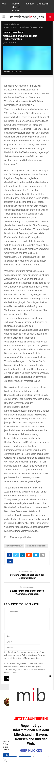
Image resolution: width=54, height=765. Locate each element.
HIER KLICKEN (31, 750)
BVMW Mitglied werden (16, 7)
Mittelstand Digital (17, 32)
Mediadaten (42, 3)
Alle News (7, 32)
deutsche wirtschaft (14, 546)
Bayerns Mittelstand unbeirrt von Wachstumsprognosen (27, 592)
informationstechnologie (36, 546)
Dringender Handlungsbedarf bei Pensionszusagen (27, 576)
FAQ (3, 3)
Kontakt (30, 3)
